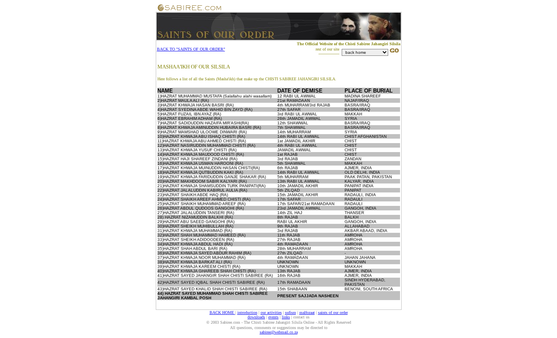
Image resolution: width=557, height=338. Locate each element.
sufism (290, 312)
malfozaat (307, 312)
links (286, 317)
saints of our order (333, 312)
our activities (271, 312)
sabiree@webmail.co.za (279, 332)
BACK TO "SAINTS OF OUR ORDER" (191, 49)
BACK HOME (222, 312)
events (273, 317)
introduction (247, 312)
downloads (256, 317)
